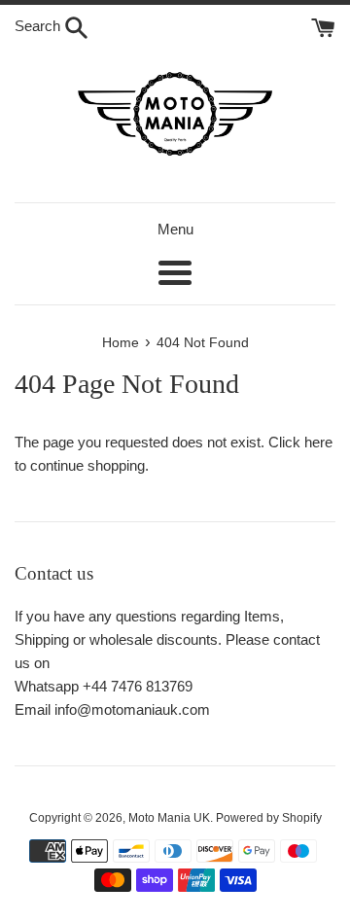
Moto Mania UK (169, 818)
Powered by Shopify (269, 818)
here (318, 442)
